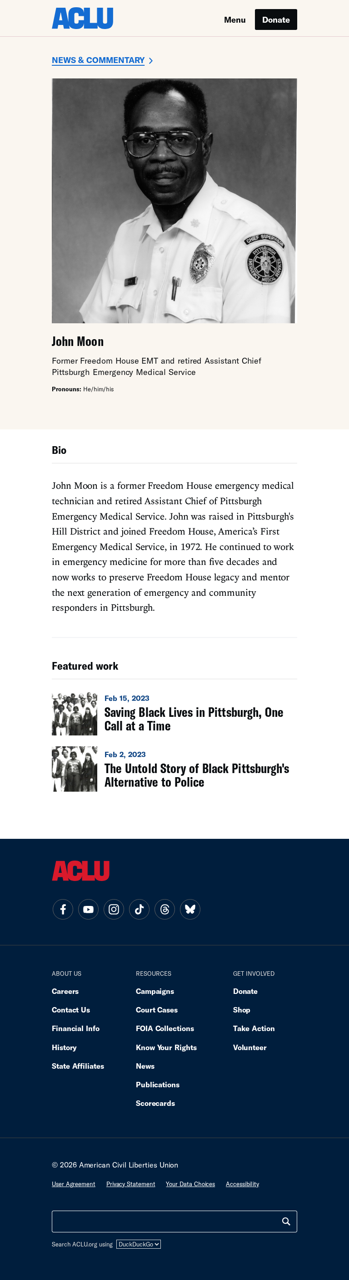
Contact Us (71, 1009)
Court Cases (157, 1009)
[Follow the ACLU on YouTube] (88, 909)
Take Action (254, 1028)
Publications (157, 1084)
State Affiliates (78, 1065)
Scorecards (155, 1103)
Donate (276, 19)
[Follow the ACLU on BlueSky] (190, 909)
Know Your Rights (166, 1047)
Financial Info (76, 1028)
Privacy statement (130, 1184)
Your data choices (190, 1184)
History (64, 1047)
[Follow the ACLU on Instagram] (114, 909)
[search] (286, 1221)
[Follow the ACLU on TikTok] (139, 909)
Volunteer (250, 1047)
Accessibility (242, 1184)
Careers (65, 991)
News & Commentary (98, 60)
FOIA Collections (165, 1028)
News (145, 1065)
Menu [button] (235, 19)
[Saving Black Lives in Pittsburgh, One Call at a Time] (174, 712)
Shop (242, 1009)
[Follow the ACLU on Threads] (164, 909)
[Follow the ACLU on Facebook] (63, 909)
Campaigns (155, 991)
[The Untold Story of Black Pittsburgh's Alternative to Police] (174, 769)
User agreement (73, 1184)
